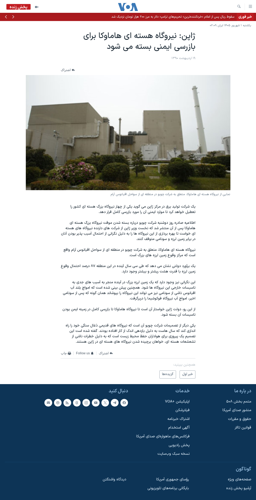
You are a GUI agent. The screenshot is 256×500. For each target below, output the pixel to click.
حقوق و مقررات (239, 419)
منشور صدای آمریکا (236, 410)
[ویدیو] (37, 7)
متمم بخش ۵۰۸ (238, 401)
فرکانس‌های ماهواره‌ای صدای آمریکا (163, 436)
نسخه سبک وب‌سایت (173, 454)
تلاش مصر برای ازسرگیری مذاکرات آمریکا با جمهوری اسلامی (196, 16)
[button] (13, 17)
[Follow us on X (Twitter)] (105, 402)
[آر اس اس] (67, 402)
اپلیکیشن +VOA (177, 401)
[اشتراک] (48, 402)
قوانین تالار (243, 427)
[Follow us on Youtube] (95, 402)
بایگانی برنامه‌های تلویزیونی (168, 488)
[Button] (68, 70)
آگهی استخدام (179, 427)
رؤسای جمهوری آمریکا (172, 479)
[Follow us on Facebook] (124, 402)
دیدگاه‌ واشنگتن (114, 479)
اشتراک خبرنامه (178, 419)
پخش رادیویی (179, 445)
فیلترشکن (182, 410)
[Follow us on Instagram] (86, 402)
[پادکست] (58, 402)
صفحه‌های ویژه (239, 479)
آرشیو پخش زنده (238, 488)
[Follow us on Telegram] (114, 402)
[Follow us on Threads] (77, 402)
